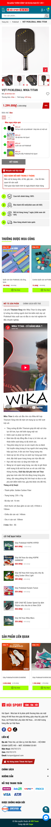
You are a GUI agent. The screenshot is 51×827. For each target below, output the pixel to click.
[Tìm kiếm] (46, 16)
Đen (3, 118)
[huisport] (18, 9)
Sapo (31, 824)
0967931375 (16, 749)
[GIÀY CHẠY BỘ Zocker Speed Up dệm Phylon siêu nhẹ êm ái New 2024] (9, 606)
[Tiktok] (15, 729)
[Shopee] (9, 729)
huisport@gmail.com (15, 755)
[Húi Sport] (20, 706)
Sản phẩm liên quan (15, 636)
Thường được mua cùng (18, 238)
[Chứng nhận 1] (12, 809)
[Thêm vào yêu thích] (27, 248)
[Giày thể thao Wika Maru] (9, 621)
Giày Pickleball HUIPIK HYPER (27, 543)
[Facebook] (4, 729)
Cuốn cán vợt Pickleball (23, 146)
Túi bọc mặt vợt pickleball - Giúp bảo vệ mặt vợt (31, 129)
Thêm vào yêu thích (47, 93)
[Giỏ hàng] (47, 9)
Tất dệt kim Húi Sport (22, 137)
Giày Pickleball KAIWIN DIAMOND (14, 677)
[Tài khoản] (42, 9)
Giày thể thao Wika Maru (24, 618)
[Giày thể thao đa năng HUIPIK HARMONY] (9, 561)
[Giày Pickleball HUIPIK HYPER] (9, 546)
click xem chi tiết (35, 205)
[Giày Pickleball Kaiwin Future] (9, 591)
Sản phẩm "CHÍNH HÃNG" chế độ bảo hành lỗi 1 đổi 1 (25, 3)
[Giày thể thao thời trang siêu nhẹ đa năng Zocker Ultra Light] (9, 576)
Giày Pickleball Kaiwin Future (26, 588)
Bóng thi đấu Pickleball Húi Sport (26, 154)
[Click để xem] (25, 50)
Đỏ (9, 118)
